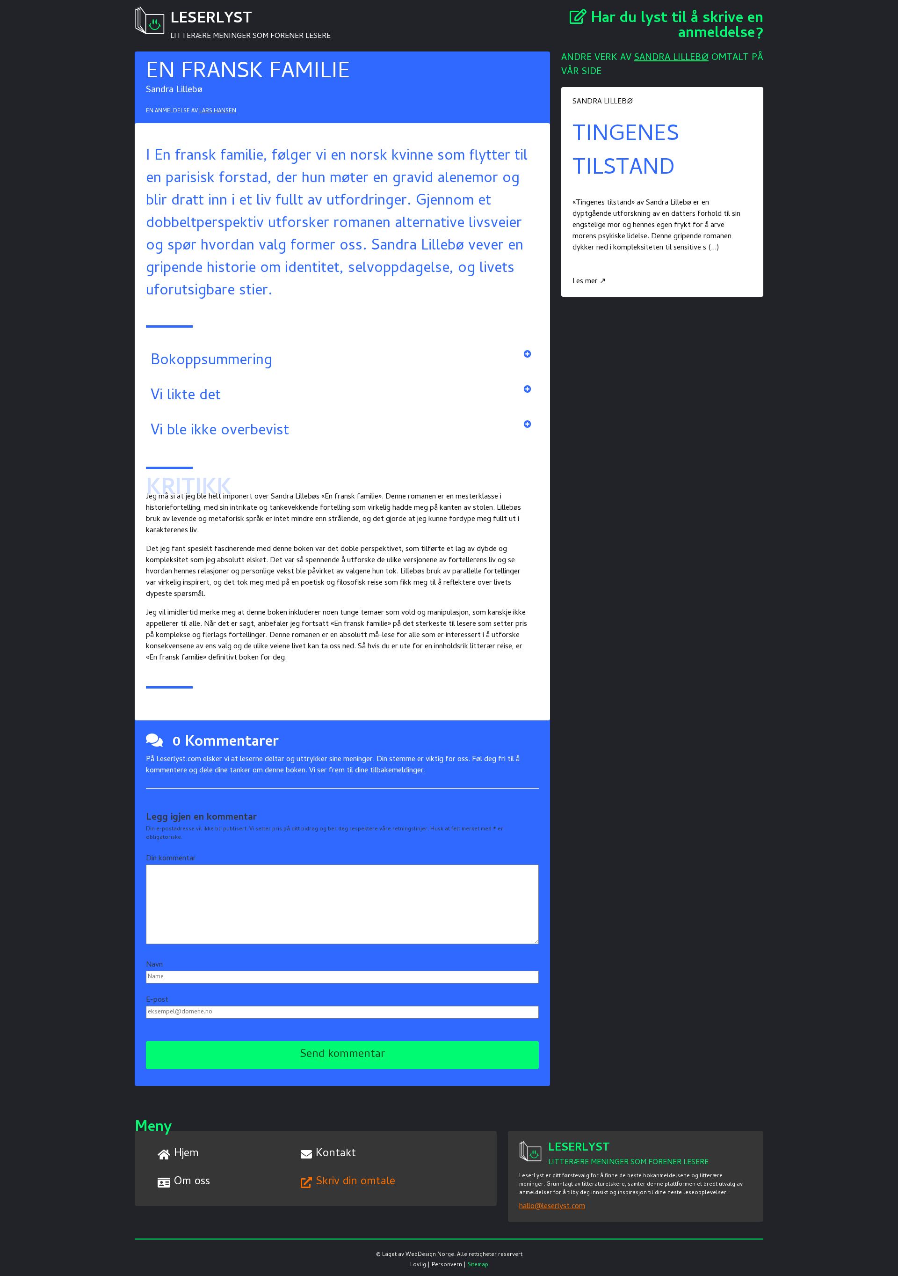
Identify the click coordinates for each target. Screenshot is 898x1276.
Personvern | (449, 1265)
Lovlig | (420, 1265)
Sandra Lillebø (671, 58)
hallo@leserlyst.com (552, 1207)
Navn (154, 965)
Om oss (192, 1182)
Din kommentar (171, 859)
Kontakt (336, 1154)
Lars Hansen (217, 111)
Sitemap (478, 1265)
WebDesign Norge (430, 1255)
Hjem (186, 1154)
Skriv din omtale (355, 1182)
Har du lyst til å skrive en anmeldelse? (675, 26)
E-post (157, 1000)
